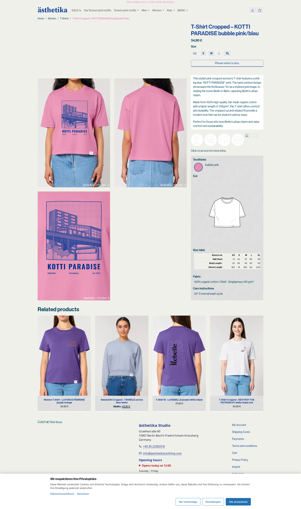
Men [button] (144, 10)
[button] (197, 140)
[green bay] (215, 321)
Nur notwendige (188, 501)
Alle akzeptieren (238, 501)
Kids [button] (170, 10)
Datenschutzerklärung (62, 493)
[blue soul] (48, 321)
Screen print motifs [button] (125, 10)
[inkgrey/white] (100, 321)
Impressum (83, 493)
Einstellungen (213, 501)
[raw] (158, 321)
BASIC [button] (181, 10)
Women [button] (157, 10)
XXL (77, 394)
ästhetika (52, 9)
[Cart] (259, 10)
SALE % (76, 10)
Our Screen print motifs (97, 10)
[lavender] (220, 336)
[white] (43, 321)
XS (50, 394)
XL (227, 53)
